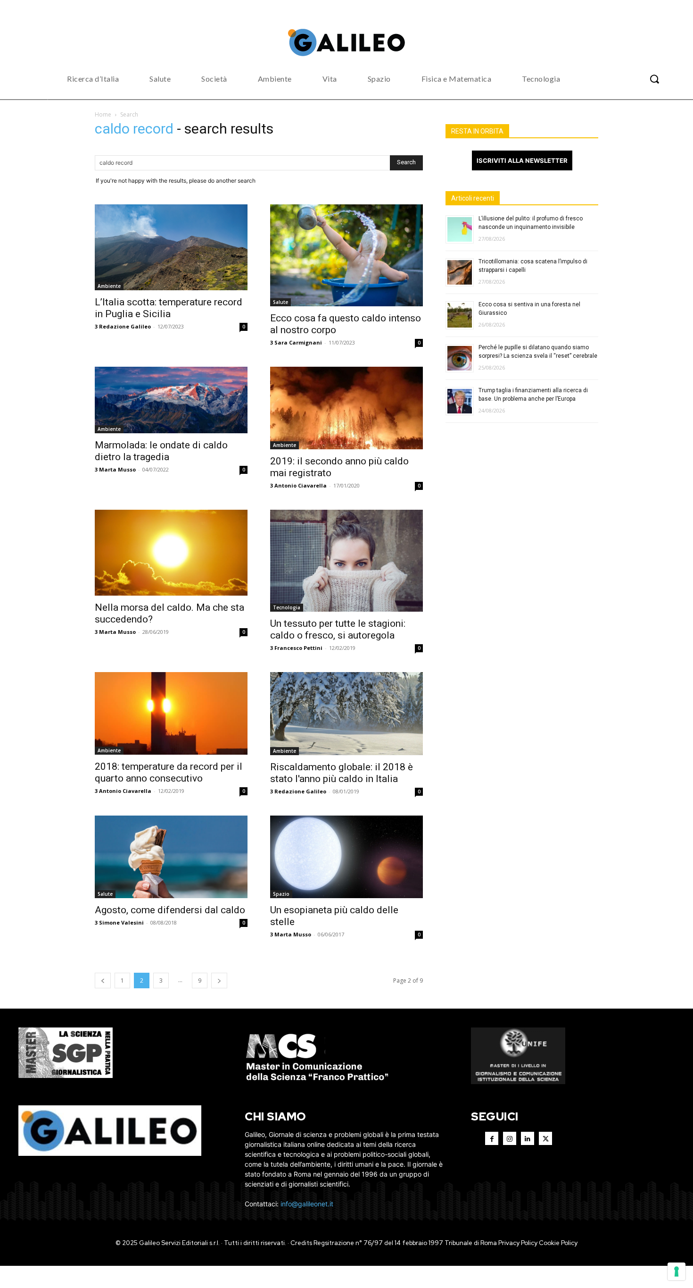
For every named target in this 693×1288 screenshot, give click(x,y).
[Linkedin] (527, 1138)
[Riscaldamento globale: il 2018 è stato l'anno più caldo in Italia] (346, 713)
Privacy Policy (517, 1243)
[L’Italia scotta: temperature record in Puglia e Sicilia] (171, 247)
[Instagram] (509, 1138)
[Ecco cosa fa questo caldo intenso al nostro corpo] (346, 255)
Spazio (281, 894)
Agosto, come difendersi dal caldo (170, 910)
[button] (654, 78)
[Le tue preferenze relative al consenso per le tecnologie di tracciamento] (676, 1271)
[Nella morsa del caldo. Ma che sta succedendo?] (171, 553)
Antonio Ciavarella (300, 485)
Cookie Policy (558, 1243)
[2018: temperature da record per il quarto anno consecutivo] (171, 713)
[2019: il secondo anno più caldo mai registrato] (346, 408)
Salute (280, 302)
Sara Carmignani (298, 342)
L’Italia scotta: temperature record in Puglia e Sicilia (168, 308)
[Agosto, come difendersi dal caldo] (171, 857)
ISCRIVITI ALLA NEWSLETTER (522, 160)
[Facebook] (491, 1138)
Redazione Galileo (125, 326)
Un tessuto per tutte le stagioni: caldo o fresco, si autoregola (337, 629)
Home (103, 114)
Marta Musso (117, 469)
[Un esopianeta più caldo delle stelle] (346, 857)
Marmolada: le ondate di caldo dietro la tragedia (161, 451)
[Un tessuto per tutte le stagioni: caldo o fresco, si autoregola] (346, 561)
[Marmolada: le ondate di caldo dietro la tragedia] (171, 400)
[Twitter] (545, 1138)
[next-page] (219, 980)
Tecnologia (286, 607)
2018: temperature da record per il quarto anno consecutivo (168, 772)
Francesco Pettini (298, 647)
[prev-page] (103, 980)
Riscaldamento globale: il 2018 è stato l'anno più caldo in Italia (341, 772)
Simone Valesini (121, 922)
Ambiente (109, 286)
